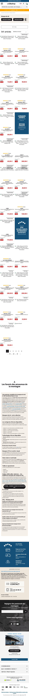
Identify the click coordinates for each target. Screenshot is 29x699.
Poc (5, 480)
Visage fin (4, 469)
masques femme (9, 403)
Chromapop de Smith (18, 406)
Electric (23, 480)
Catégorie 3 (5, 432)
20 (13, 354)
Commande (5, 666)
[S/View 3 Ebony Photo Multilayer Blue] (22, 67)
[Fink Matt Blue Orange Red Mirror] (7, 330)
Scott (14, 479)
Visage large (5, 472)
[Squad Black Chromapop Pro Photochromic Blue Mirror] (7, 93)
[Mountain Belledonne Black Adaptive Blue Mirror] (7, 172)
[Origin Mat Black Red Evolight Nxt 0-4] (7, 199)
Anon (15, 480)
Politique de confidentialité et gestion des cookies (18, 693)
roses (17, 447)
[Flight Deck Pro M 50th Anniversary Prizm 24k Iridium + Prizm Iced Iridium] (22, 277)
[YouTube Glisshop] (18, 624)
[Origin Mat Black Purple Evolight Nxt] (7, 225)
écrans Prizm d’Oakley (10, 406)
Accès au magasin (14, 650)
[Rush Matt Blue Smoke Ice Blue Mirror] (22, 93)
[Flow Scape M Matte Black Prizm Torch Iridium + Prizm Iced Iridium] (22, 251)
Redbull (20, 479)
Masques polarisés (7, 437)
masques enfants (19, 403)
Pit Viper (3, 482)
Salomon (19, 480)
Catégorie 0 (5, 428)
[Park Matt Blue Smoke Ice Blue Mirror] (7, 41)
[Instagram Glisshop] (14, 624)
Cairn (18, 479)
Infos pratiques (8, 672)
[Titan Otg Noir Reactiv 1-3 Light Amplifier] (22, 199)
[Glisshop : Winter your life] (11, 4)
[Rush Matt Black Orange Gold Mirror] (7, 304)
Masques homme (7, 19)
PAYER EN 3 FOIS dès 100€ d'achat (14, 0)
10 (9, 354)
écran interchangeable (17, 408)
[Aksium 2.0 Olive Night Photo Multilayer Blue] (7, 146)
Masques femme (18, 19)
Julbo (3, 480)
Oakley (9, 480)
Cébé (25, 479)
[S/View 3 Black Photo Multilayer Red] (22, 41)
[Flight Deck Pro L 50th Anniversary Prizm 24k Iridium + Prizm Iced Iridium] (7, 277)
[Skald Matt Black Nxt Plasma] (7, 251)
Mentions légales (5, 692)
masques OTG (13, 410)
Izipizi (25, 480)
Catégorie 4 (5, 433)
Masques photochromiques (8, 442)
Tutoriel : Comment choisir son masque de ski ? (14, 486)
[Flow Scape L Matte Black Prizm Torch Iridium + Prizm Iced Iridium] (22, 146)
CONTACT (14, 584)
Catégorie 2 (5, 430)
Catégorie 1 (5, 429)
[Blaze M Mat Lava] (22, 304)
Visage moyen (5, 470)
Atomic (7, 482)
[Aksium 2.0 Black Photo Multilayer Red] (7, 120)
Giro (17, 480)
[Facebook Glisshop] (11, 624)
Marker (12, 480)
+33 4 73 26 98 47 (15, 590)
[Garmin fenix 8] (18, 323)
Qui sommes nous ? (9, 669)
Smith (7, 480)
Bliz (22, 479)
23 (17, 354)
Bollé (16, 479)
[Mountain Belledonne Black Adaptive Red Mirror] (22, 172)
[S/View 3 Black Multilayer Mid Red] (7, 67)
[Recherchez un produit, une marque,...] (27, 7)
